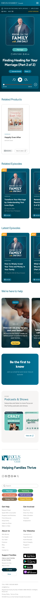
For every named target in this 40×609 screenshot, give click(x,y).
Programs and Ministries (9, 515)
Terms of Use (14, 594)
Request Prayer (6, 510)
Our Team (5, 539)
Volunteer (26, 518)
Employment (27, 520)
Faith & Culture (25, 495)
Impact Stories (25, 499)
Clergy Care (9, 499)
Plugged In (26, 545)
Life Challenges (9, 495)
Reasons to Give (6, 563)
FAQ (3, 547)
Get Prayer (15, 343)
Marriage (20, 50)
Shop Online (5, 520)
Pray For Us (26, 510)
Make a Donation (28, 515)
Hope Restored (27, 537)
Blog (3, 545)
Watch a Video (6, 526)
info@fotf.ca (5, 587)
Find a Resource (6, 518)
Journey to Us (27, 534)
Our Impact (5, 537)
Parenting (25, 491)
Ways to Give (5, 565)
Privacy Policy (6, 594)
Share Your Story (28, 512)
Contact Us (5, 550)
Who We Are (5, 534)
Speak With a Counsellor (9, 512)
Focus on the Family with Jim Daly (16, 8)
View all (28, 436)
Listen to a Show (6, 523)
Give (10, 569)
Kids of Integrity (27, 542)
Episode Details (16, 71)
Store (9, 574)
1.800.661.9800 (13, 584)
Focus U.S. (26, 547)
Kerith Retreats (27, 539)
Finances (4, 542)
